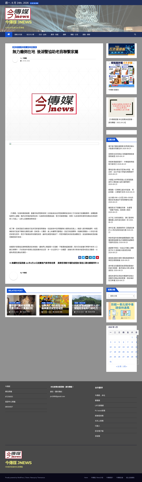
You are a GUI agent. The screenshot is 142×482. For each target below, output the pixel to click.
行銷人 (97, 426)
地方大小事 (30, 34)
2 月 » (125, 366)
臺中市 (18, 302)
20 (123, 352)
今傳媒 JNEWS (18, 22)
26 (119, 357)
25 (115, 357)
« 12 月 (118, 366)
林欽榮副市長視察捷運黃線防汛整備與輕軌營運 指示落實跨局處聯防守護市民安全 (121, 240)
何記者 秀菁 (26, 312)
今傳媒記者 (119, 477)
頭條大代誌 (18, 34)
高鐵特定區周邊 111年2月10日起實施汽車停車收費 (33, 263)
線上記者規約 (130, 477)
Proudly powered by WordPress (15, 477)
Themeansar (41, 477)
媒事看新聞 (99, 416)
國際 (64, 34)
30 (136, 357)
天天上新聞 (99, 421)
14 (128, 347)
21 (128, 352)
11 (115, 347)
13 (123, 347)
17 (111, 352)
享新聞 (97, 436)
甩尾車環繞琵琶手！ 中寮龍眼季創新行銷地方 (86, 307)
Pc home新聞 (100, 411)
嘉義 (14, 47)
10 (111, 347)
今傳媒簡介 (109, 477)
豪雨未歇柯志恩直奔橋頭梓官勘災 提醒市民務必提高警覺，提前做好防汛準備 (121, 278)
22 (132, 352)
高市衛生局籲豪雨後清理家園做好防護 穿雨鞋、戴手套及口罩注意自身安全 (121, 268)
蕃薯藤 (97, 400)
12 (119, 347)
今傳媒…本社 (100, 395)
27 (123, 357)
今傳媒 (25, 58)
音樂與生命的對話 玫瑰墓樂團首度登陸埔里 (53, 307)
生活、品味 (42, 34)
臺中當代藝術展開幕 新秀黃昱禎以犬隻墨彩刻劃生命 (21, 308)
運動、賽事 (86, 34)
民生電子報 (99, 431)
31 (111, 362)
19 (119, 352)
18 (115, 352)
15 (132, 347)
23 (136, 352)
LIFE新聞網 (99, 405)
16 (136, 347)
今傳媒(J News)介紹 (97, 477)
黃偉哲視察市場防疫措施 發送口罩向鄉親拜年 (77, 263)
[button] (135, 34)
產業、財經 (54, 34)
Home (86, 477)
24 (111, 357)
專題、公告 (74, 34)
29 (132, 357)
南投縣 (43, 302)
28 (128, 357)
